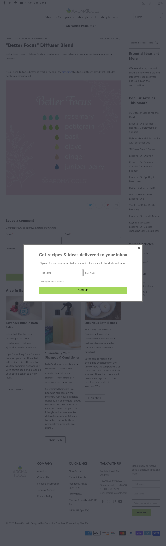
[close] (139, 248)
